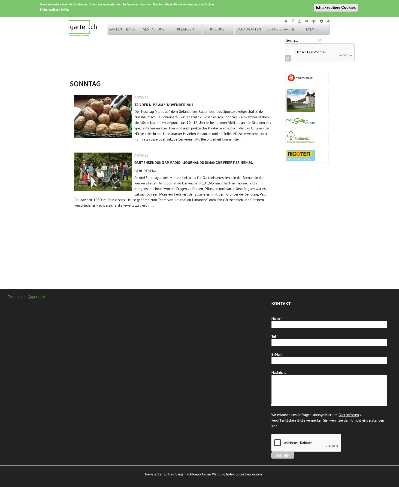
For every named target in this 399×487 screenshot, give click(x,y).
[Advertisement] (199, 252)
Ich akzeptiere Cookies (336, 7)
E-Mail (277, 354)
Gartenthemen (122, 29)
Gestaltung (154, 29)
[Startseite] (82, 34)
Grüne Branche (281, 29)
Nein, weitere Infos (55, 9)
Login (240, 474)
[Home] (286, 21)
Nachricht (279, 372)
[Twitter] (307, 21)
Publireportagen (198, 474)
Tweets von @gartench (26, 296)
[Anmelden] (329, 21)
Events (312, 29)
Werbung (218, 474)
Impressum (253, 474)
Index (230, 474)
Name (277, 318)
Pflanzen (185, 29)
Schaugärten (249, 29)
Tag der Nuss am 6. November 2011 (163, 104)
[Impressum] (322, 21)
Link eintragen (174, 474)
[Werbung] (314, 21)
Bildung (217, 29)
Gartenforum (349, 414)
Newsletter (154, 474)
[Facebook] (293, 21)
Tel (274, 336)
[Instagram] (300, 21)
